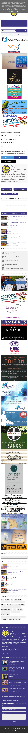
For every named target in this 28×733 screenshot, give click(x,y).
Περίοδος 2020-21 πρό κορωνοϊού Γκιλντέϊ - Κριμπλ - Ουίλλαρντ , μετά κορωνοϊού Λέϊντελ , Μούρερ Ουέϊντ (17, 682)
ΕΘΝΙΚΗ (3, 604)
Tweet (9, 158)
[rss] (18, 731)
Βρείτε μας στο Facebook (11, 260)
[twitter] (7, 653)
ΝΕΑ (14, 609)
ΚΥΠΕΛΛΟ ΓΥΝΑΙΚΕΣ (14, 607)
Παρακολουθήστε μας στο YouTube (14, 268)
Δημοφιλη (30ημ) (14, 214)
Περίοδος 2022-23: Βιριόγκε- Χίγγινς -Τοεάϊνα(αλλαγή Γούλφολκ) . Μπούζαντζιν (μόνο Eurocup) (17, 669)
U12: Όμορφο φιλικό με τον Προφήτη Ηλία (15, 236)
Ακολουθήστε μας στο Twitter (12, 257)
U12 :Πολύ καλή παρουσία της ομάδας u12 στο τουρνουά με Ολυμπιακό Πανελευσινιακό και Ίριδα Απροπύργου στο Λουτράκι (17, 224)
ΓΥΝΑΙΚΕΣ (14, 602)
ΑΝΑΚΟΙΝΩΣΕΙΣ (5, 602)
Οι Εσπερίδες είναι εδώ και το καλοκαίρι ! (15, 564)
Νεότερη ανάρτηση (6, 189)
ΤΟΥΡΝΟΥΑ (22, 616)
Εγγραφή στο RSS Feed (10, 253)
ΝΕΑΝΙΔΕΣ (20, 609)
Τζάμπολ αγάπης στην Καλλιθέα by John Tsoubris (17, 577)
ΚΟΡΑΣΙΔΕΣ (4, 607)
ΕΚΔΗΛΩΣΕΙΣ (10, 604)
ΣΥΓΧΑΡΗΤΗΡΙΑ (15, 612)
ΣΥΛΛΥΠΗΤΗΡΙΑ (5, 614)
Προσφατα (5, 213)
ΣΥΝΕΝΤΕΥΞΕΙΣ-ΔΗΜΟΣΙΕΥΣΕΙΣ (9, 616)
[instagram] (9, 731)
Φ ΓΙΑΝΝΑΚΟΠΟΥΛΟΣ (14, 619)
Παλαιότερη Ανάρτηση (20, 189)
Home (2, 131)
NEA (2, 599)
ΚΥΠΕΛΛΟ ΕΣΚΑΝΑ (6, 609)
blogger (14, 193)
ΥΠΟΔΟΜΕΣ (4, 619)
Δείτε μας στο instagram (11, 264)
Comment (9, 161)
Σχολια (23, 213)
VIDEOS (7, 599)
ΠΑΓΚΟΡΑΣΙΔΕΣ (5, 612)
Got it (18, 11)
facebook (5, 193)
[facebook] (3, 653)
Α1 (12, 599)
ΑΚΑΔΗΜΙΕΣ (17, 599)
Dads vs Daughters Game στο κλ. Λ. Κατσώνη (16, 583)
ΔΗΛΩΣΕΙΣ (21, 602)
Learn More (12, 11)
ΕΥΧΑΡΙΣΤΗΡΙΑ (20, 604)
